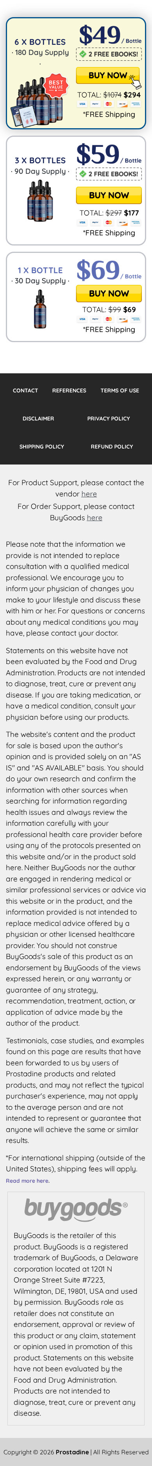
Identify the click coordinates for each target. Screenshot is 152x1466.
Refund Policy (112, 446)
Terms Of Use (120, 390)
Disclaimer (38, 418)
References (69, 390)
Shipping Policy (41, 446)
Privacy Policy (108, 418)
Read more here (27, 1180)
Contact (25, 390)
